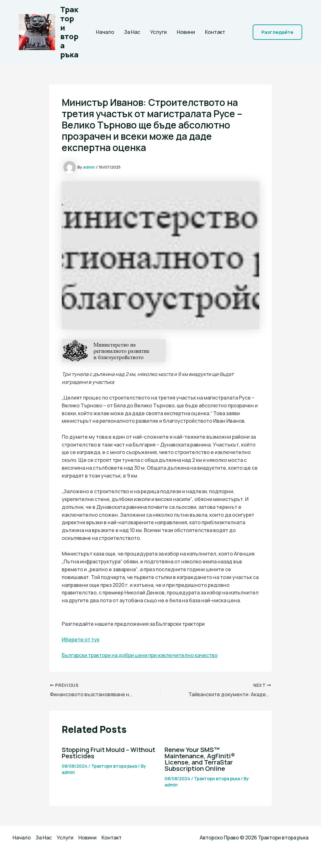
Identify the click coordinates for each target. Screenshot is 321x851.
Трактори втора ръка (69, 32)
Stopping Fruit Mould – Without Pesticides (108, 752)
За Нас (132, 32)
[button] (277, 32)
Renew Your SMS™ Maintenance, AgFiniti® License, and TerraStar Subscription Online (200, 759)
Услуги (158, 32)
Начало (105, 32)
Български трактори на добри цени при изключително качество (140, 655)
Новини (186, 32)
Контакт (215, 32)
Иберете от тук (80, 639)
